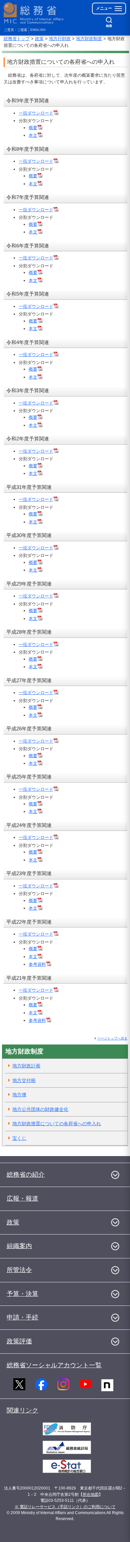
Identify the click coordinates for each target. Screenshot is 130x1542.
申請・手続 (22, 1317)
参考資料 (37, 964)
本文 (33, 135)
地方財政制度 (89, 38)
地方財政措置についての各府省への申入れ (56, 1123)
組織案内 (19, 1245)
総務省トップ (17, 38)
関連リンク (22, 1410)
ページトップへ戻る (112, 1038)
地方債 (19, 1094)
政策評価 (19, 1341)
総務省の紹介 (26, 1174)
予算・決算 (22, 1293)
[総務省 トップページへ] (34, 13)
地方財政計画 (26, 1065)
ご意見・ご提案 (15, 30)
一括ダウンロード (36, 113)
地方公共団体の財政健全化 (40, 1109)
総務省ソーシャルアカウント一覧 (54, 1365)
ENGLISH (37, 30)
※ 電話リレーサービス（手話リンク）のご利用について (65, 1507)
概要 (33, 127)
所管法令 (19, 1269)
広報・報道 (22, 1198)
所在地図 (91, 1495)
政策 (39, 38)
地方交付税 (24, 1080)
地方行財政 (60, 38)
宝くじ (19, 1138)
